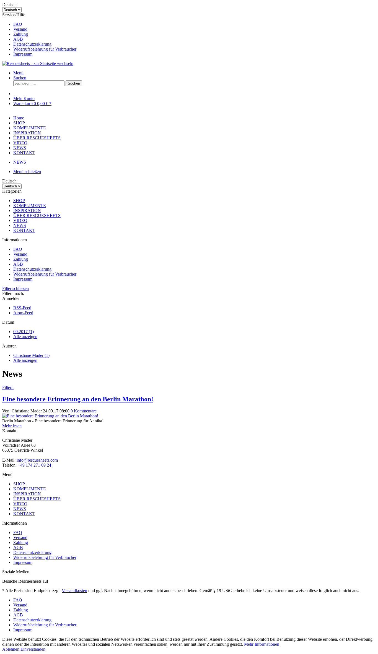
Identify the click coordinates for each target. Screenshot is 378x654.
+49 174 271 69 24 (34, 465)
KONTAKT (24, 230)
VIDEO (20, 220)
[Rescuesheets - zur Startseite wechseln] (37, 63)
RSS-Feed (22, 307)
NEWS (19, 225)
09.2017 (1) (23, 331)
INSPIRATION (27, 210)
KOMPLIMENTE (29, 205)
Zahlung (20, 34)
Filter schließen (15, 288)
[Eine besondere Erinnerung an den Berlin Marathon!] (50, 416)
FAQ (17, 24)
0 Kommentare (84, 411)
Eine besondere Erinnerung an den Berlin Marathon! (77, 399)
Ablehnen (11, 649)
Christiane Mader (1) (31, 355)
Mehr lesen (12, 425)
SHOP (19, 200)
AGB (18, 39)
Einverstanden (32, 649)
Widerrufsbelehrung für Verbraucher (44, 49)
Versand (20, 29)
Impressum (22, 54)
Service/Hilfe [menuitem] (39, 34)
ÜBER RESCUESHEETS (37, 215)
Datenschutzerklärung (32, 44)
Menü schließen (27, 171)
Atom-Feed (23, 312)
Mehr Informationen (261, 644)
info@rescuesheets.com (37, 460)
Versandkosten (74, 590)
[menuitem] (194, 24)
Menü (18, 72)
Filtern (8, 387)
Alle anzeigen (25, 336)
